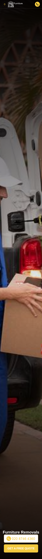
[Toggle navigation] (4, 4)
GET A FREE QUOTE (21, 548)
